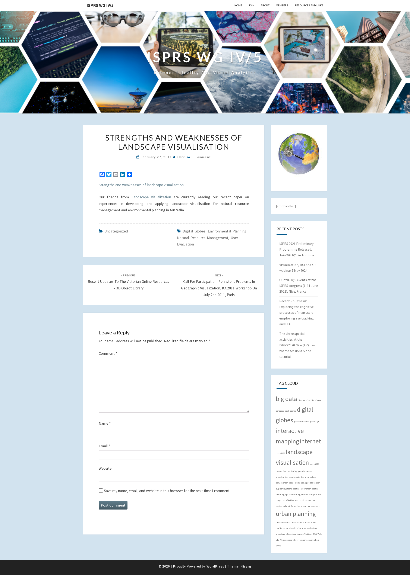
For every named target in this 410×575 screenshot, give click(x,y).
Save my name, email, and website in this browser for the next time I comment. (167, 490)
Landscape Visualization (151, 197)
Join (251, 5)
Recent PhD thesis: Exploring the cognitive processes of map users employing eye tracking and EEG (296, 312)
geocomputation (301, 421)
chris (181, 157)
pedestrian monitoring (286, 471)
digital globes (194, 231)
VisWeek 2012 (310, 534)
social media (294, 482)
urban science (297, 522)
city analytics (304, 400)
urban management (310, 506)
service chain (282, 482)
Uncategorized (116, 231)
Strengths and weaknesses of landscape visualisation (141, 184)
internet (310, 441)
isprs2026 (280, 453)
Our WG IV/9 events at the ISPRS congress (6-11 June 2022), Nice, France (298, 285)
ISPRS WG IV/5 (100, 5)
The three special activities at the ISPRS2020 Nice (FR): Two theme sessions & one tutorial (297, 345)
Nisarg (245, 566)
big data (286, 399)
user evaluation (309, 528)
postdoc (302, 471)
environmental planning (227, 231)
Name (105, 423)
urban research (283, 522)
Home (238, 5)
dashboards (290, 410)
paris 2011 (314, 464)
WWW (278, 545)
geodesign (314, 421)
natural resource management (202, 237)
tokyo (278, 500)
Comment (108, 353)
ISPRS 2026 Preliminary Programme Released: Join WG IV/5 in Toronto (296, 249)
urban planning (296, 514)
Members (282, 5)
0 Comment (201, 157)
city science (316, 400)
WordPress (215, 566)
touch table (304, 500)
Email (104, 445)
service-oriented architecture (302, 477)
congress (280, 410)
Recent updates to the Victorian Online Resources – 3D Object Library (128, 281)
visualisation (297, 534)
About (265, 5)
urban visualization (292, 528)
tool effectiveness (290, 500)
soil (303, 482)
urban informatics (291, 506)
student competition (311, 494)
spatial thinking (292, 494)
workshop (314, 540)
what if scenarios (301, 540)
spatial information (302, 488)
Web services (286, 540)
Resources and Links (309, 5)
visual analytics (283, 534)
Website (105, 468)
